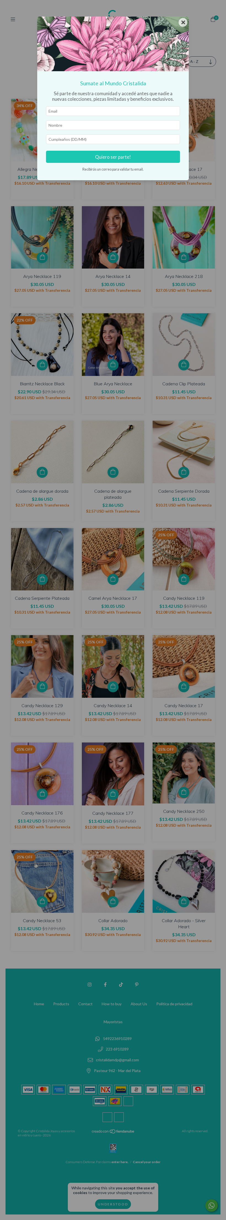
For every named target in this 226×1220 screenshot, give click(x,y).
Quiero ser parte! (113, 157)
